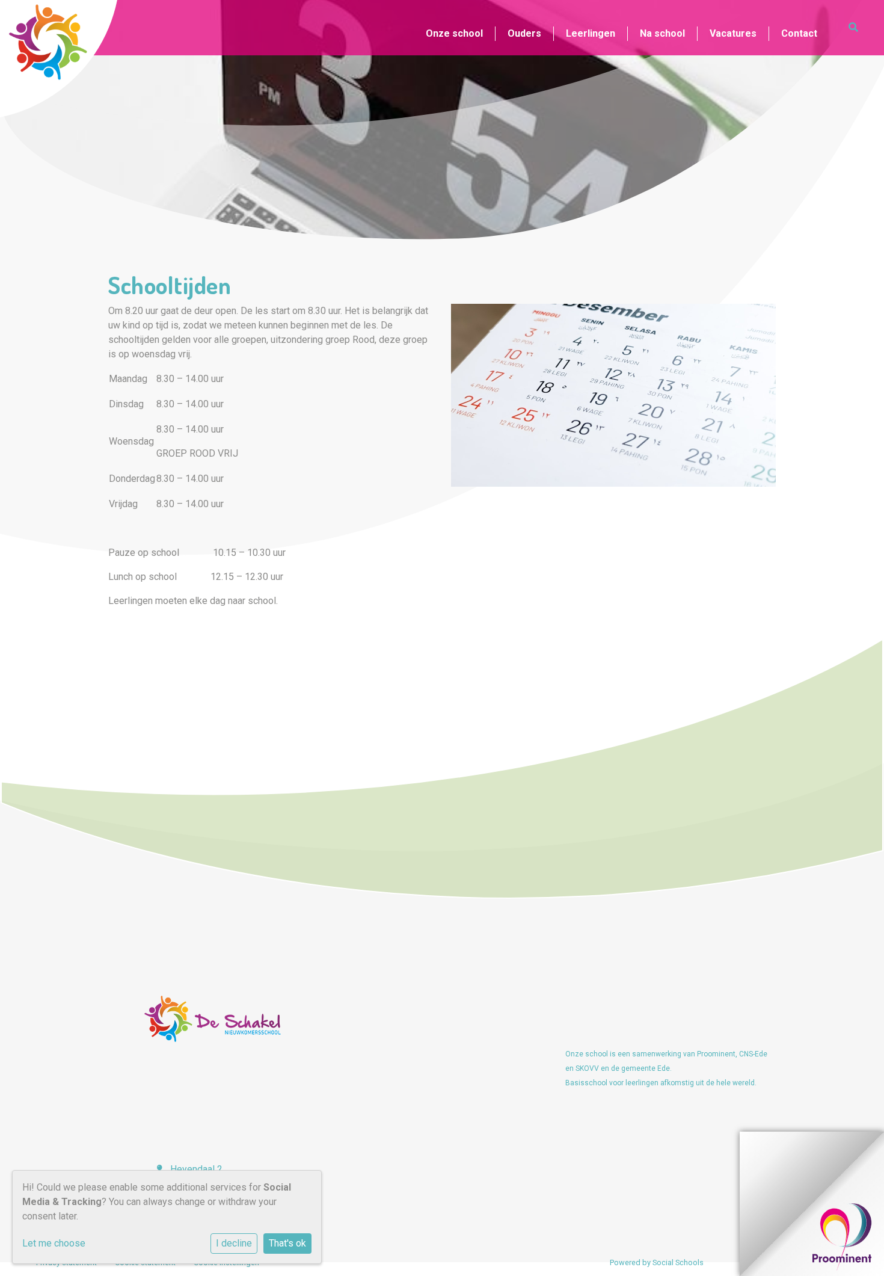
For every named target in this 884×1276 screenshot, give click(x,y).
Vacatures (733, 33)
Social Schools (678, 1262)
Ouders (524, 33)
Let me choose (53, 1243)
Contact (799, 33)
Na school (662, 33)
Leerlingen (590, 33)
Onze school (454, 33)
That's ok (287, 1243)
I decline (234, 1243)
